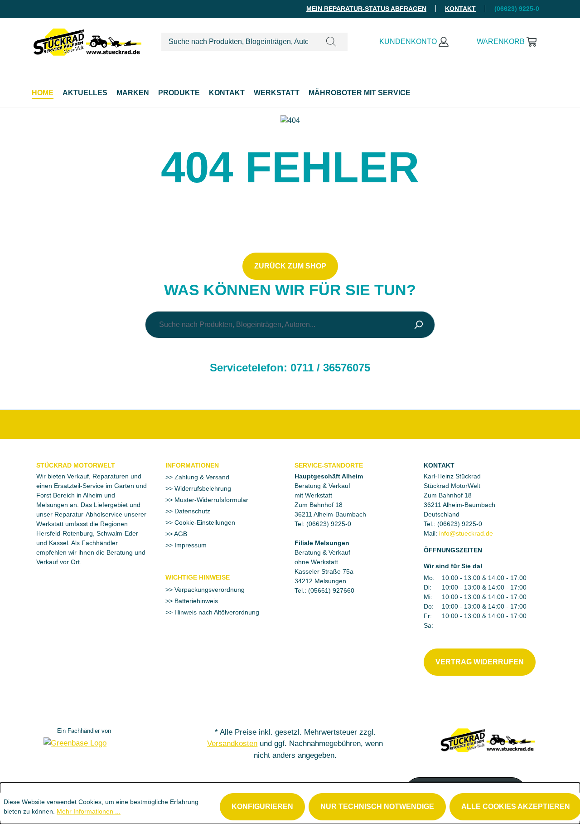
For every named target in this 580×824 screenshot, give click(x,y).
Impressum (190, 545)
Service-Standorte (329, 465)
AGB (180, 533)
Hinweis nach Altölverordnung (216, 612)
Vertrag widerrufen (479, 662)
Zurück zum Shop (290, 266)
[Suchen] (331, 42)
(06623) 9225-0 (459, 523)
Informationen (192, 465)
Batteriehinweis (195, 601)
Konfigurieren (262, 806)
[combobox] (238, 42)
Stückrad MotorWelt (75, 465)
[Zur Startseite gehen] (87, 40)
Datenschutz (191, 511)
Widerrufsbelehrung (202, 488)
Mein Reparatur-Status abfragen (366, 8)
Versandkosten (232, 743)
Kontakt (460, 8)
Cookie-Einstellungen (204, 522)
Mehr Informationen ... (89, 811)
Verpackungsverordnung (209, 589)
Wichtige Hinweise (197, 577)
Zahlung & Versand (201, 477)
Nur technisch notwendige (377, 806)
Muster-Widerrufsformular (210, 499)
